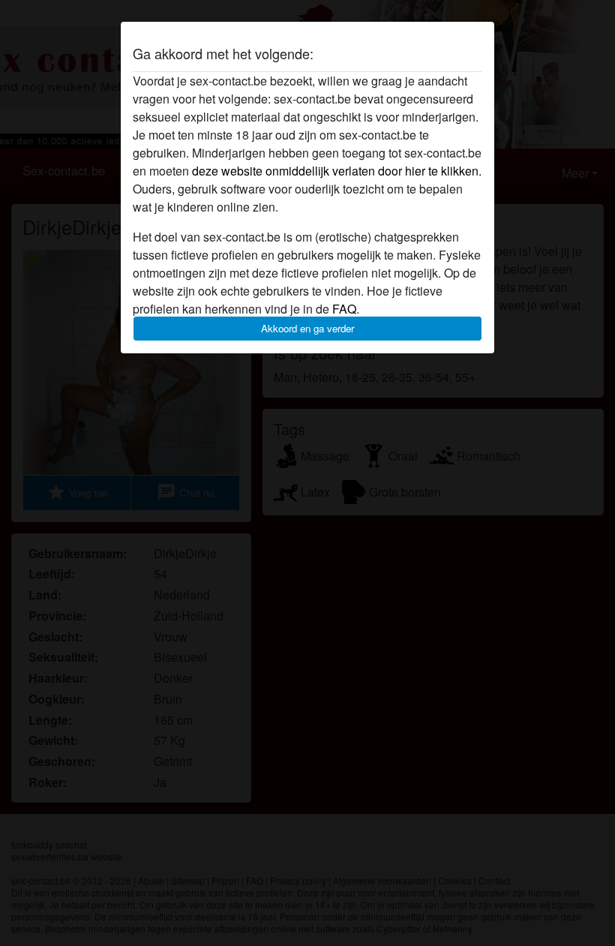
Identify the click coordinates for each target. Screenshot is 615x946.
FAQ (344, 308)
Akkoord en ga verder (307, 328)
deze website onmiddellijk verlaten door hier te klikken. (337, 170)
